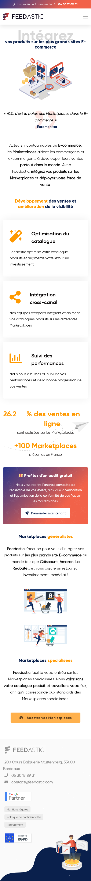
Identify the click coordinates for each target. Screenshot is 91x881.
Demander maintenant (48, 513)
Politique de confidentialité (24, 817)
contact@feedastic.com (31, 782)
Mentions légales (17, 809)
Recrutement (15, 824)
